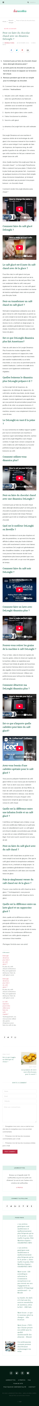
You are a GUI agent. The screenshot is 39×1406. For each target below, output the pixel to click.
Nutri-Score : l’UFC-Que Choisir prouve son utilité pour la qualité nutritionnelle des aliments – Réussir (25, 1331)
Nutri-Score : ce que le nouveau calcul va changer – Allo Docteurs (25, 1316)
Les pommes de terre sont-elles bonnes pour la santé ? (28, 1072)
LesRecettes (10, 1380)
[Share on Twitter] (17, 50)
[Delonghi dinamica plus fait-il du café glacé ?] (11, 965)
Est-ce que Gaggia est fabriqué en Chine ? (9, 1059)
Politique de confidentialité (14, 1387)
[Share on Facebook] (11, 50)
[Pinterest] (22, 50)
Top (20, 1401)
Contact (32, 1387)
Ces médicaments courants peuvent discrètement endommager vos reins (24, 1347)
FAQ (29, 1380)
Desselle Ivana (9, 43)
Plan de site (18, 1383)
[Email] (28, 50)
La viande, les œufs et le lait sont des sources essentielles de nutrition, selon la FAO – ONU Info (25, 1302)
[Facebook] (11, 1373)
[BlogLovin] (28, 1373)
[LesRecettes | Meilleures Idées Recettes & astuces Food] (19, 11)
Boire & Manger (10, 28)
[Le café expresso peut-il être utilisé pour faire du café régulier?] (11, 1013)
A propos (19, 1187)
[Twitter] (17, 1373)
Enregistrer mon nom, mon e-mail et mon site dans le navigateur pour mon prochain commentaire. (18, 1129)
